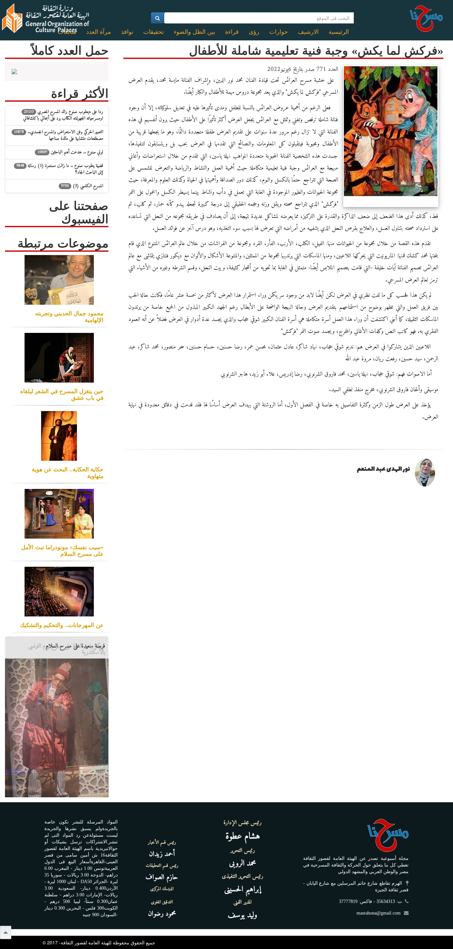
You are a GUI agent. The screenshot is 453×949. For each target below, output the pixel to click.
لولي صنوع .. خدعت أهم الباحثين (70, 152)
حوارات (278, 31)
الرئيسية (339, 31)
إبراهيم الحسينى (242, 889)
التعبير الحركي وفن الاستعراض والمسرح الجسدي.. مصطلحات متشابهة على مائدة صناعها (58, 135)
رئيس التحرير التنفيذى (242, 876)
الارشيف (308, 31)
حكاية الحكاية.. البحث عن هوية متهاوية (67, 472)
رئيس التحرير (242, 851)
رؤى (254, 31)
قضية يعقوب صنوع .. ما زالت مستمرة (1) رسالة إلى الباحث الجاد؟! (59, 169)
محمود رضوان (162, 914)
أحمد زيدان (162, 854)
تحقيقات (153, 31)
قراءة (232, 31)
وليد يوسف (242, 915)
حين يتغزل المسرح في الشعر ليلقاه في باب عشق (61, 394)
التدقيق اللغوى (162, 902)
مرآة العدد (98, 31)
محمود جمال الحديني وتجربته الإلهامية (69, 316)
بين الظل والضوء (194, 31)
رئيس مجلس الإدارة (243, 823)
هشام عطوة (243, 836)
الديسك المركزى (161, 889)
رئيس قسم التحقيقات (162, 866)
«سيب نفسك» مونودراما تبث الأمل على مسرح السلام (62, 550)
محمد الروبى (242, 863)
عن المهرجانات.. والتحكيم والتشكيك (61, 625)
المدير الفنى (242, 902)
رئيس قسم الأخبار (162, 842)
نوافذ (127, 31)
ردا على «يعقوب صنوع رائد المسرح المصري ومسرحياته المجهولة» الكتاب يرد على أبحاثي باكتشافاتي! (63, 115)
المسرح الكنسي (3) (82, 186)
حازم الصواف (162, 877)
